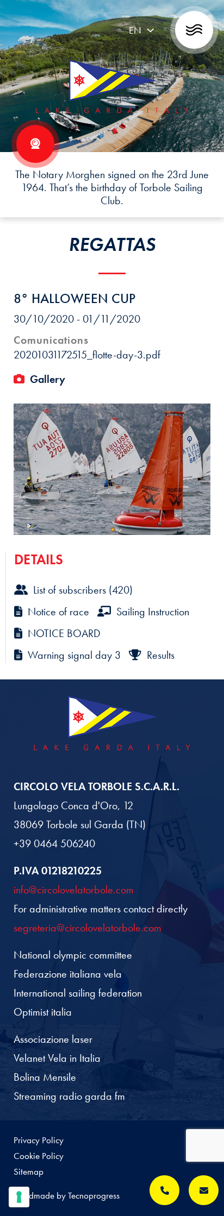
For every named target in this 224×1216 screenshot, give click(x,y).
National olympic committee (73, 955)
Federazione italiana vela (68, 974)
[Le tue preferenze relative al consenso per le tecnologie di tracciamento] (19, 1197)
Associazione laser (53, 1039)
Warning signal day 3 (74, 655)
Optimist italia (43, 1012)
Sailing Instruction (152, 611)
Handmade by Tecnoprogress (67, 1195)
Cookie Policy (39, 1155)
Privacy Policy (39, 1140)
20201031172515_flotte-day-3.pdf (87, 355)
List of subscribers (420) (83, 590)
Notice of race (58, 611)
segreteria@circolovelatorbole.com (87, 928)
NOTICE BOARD (64, 633)
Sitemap (28, 1171)
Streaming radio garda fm (69, 1096)
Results (161, 655)
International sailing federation (78, 993)
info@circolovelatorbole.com (74, 890)
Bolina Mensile (45, 1077)
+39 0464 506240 (54, 843)
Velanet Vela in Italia (57, 1058)
